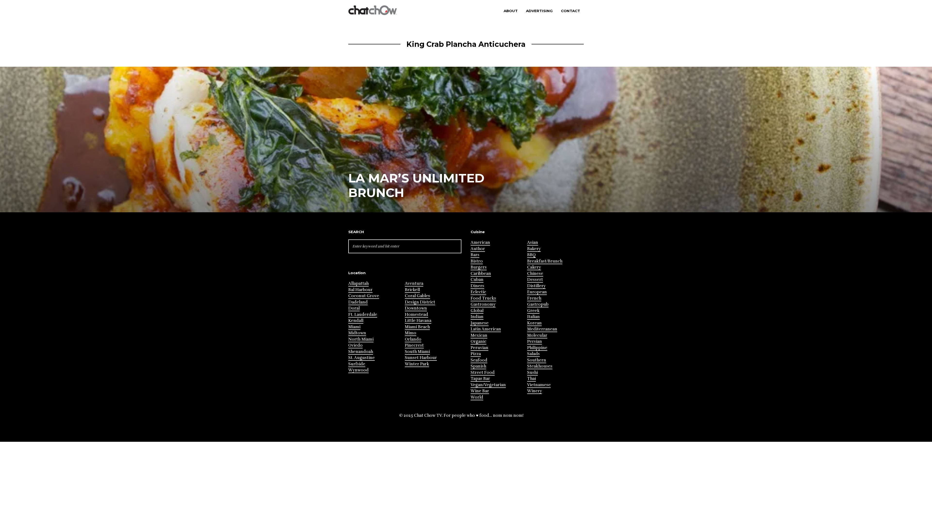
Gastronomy (483, 304)
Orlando (413, 339)
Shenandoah (360, 351)
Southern (536, 360)
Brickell (412, 289)
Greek (533, 310)
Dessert (535, 279)
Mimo (410, 333)
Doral (354, 308)
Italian (533, 316)
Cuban (477, 279)
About (511, 10)
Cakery (534, 267)
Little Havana (418, 320)
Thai (531, 378)
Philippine (537, 347)
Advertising (539, 10)
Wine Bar (480, 390)
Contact (570, 10)
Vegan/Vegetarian (488, 384)
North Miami (361, 339)
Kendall (355, 320)
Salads (533, 353)
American (480, 242)
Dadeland (358, 302)
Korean (534, 323)
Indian (477, 316)
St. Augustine (361, 357)
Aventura (414, 283)
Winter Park (417, 364)
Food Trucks (483, 298)
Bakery (534, 248)
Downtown (416, 308)
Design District (420, 302)
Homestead (416, 314)
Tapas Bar (480, 378)
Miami (354, 326)
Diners (477, 285)
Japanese (480, 323)
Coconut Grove (363, 295)
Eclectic (478, 292)
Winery (534, 390)
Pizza (476, 353)
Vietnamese (539, 384)
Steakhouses (539, 366)
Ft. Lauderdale (362, 314)
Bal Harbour (360, 289)
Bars (475, 254)
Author (478, 248)
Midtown (357, 333)
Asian (532, 242)
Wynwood (358, 370)
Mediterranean (542, 329)
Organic (478, 341)
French (534, 298)
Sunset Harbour (421, 357)
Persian (534, 341)
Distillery (536, 285)
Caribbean (481, 273)
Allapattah (358, 283)
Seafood (479, 360)
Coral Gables (417, 295)
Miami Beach (417, 326)
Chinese (535, 273)
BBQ (531, 254)
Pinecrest (414, 345)
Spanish (478, 366)
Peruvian (479, 347)
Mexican (479, 335)
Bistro (477, 261)
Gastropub (538, 304)
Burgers (479, 267)
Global (477, 310)
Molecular (537, 335)
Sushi (532, 372)
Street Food (483, 372)
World (477, 397)
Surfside (356, 364)
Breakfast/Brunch (544, 261)
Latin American (486, 329)
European (537, 292)
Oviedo (355, 345)
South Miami (417, 351)
